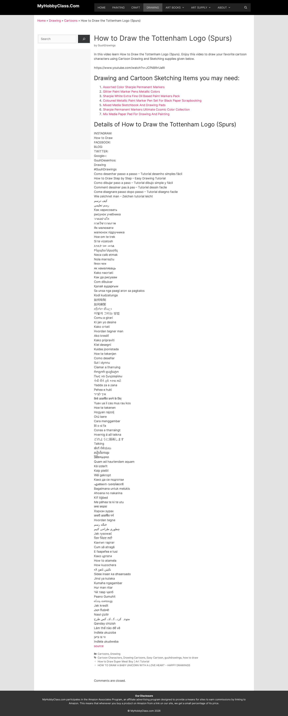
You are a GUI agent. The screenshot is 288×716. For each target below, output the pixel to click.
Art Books (173, 7)
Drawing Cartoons (134, 657)
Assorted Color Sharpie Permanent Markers (133, 87)
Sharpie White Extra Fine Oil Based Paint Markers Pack (141, 96)
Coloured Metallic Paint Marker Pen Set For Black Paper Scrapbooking (152, 100)
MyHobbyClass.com (58, 5)
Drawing (153, 7)
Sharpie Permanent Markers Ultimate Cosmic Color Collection (146, 109)
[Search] (84, 39)
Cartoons (71, 20)
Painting (118, 7)
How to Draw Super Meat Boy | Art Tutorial (123, 661)
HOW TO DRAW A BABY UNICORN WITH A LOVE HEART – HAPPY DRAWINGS (144, 665)
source (99, 646)
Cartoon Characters (110, 657)
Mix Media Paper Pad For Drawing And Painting (136, 114)
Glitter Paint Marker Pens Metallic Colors (131, 91)
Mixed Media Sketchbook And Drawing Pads (134, 105)
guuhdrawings (173, 657)
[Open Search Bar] (245, 7)
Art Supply (199, 7)
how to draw (190, 657)
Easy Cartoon (155, 657)
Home (102, 7)
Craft (135, 7)
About (222, 7)
